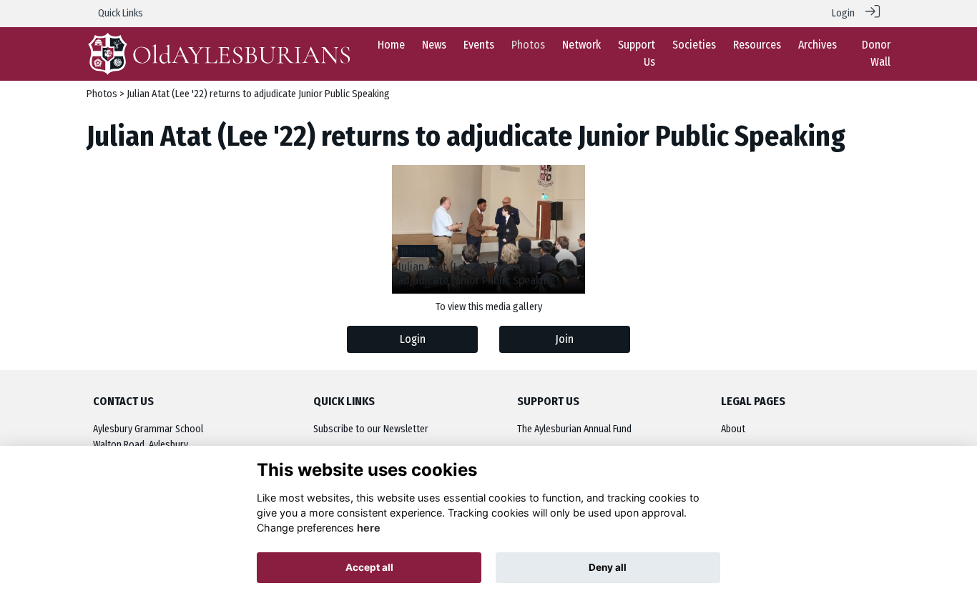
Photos (102, 94)
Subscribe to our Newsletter (370, 429)
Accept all (369, 567)
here (369, 528)
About (733, 429)
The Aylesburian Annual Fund (574, 429)
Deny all (608, 567)
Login (843, 13)
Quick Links (120, 13)
